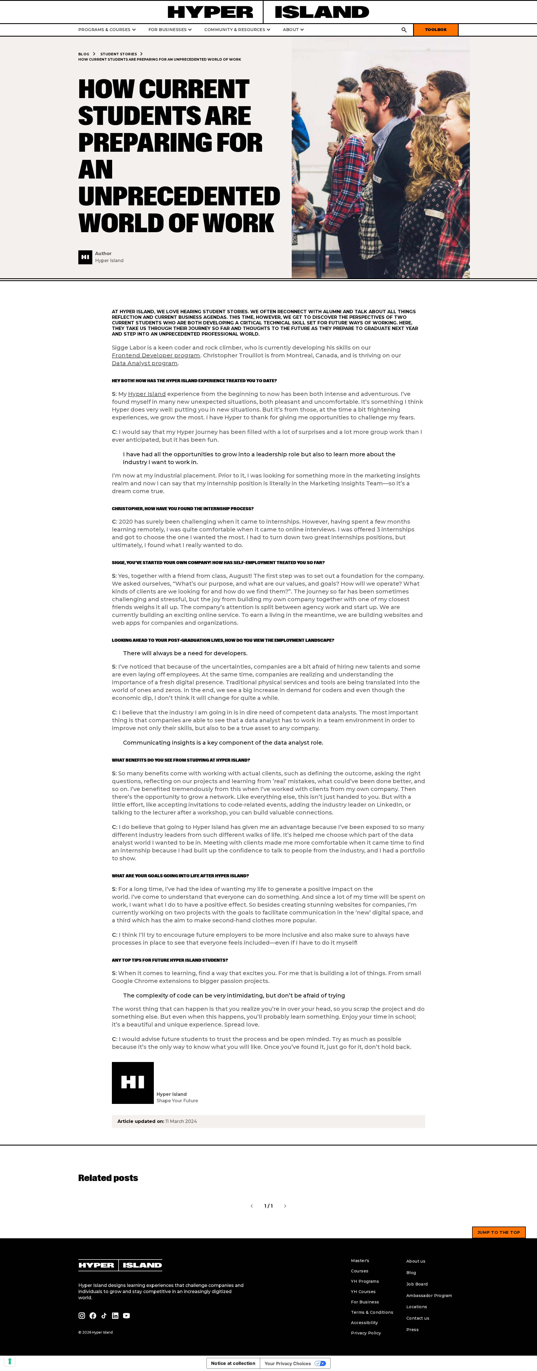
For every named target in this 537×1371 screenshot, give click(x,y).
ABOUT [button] (294, 30)
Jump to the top (499, 1232)
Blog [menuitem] (411, 1272)
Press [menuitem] (412, 1329)
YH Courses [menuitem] (363, 1291)
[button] (404, 30)
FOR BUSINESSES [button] (171, 30)
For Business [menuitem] (365, 1302)
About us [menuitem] (415, 1261)
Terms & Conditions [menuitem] (372, 1312)
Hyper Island (147, 394)
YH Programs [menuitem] (365, 1281)
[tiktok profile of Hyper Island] (104, 1315)
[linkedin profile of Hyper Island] (115, 1315)
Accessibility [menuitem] (364, 1322)
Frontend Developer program (156, 355)
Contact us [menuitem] (417, 1318)
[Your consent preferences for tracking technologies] (9, 1361)
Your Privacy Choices (288, 1363)
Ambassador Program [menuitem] (429, 1295)
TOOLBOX (436, 29)
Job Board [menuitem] (417, 1284)
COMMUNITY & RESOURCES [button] (238, 30)
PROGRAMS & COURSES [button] (107, 30)
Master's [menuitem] (360, 1260)
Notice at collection (233, 1363)
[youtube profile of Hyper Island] (126, 1315)
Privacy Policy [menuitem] (366, 1333)
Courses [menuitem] (359, 1271)
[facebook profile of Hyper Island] (93, 1315)
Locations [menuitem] (416, 1306)
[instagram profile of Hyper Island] (81, 1315)
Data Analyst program (145, 363)
